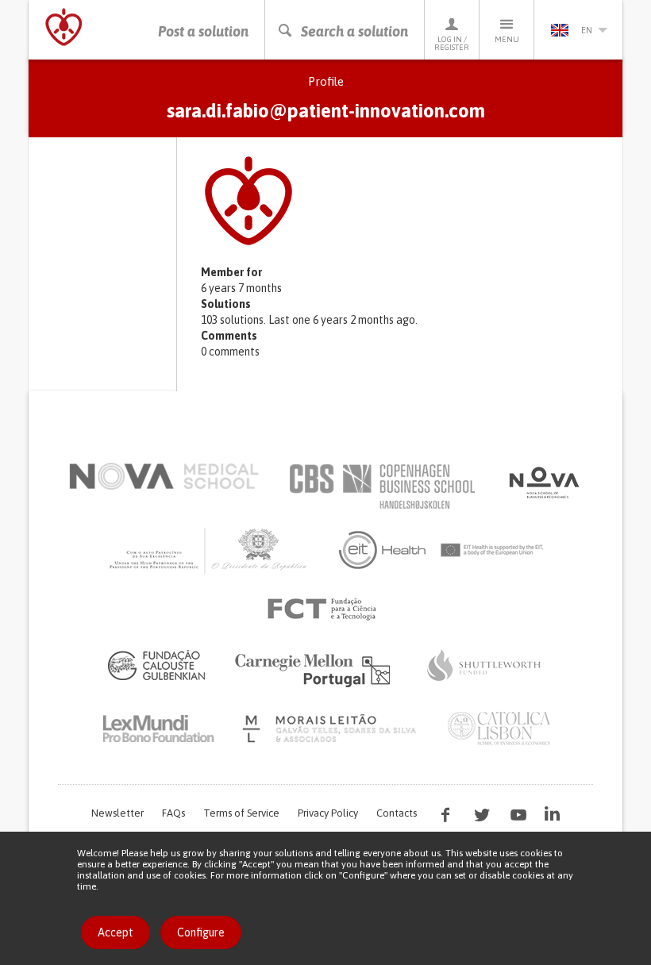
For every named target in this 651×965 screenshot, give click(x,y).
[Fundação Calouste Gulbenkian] (156, 665)
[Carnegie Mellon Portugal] (315, 669)
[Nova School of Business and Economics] (543, 482)
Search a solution (354, 31)
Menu (507, 39)
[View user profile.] (403, 200)
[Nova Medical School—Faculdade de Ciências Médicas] (164, 476)
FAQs (173, 813)
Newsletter (117, 813)
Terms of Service (241, 813)
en (586, 30)
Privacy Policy (328, 813)
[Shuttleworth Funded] (484, 665)
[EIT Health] (442, 550)
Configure (201, 932)
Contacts (396, 813)
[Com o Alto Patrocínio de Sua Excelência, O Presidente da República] (209, 550)
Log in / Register (451, 43)
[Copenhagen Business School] (381, 486)
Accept (115, 932)
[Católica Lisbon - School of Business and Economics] (499, 728)
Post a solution (203, 31)
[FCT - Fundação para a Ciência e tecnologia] (325, 609)
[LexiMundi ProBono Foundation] (158, 728)
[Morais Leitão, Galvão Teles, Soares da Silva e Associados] (331, 728)
